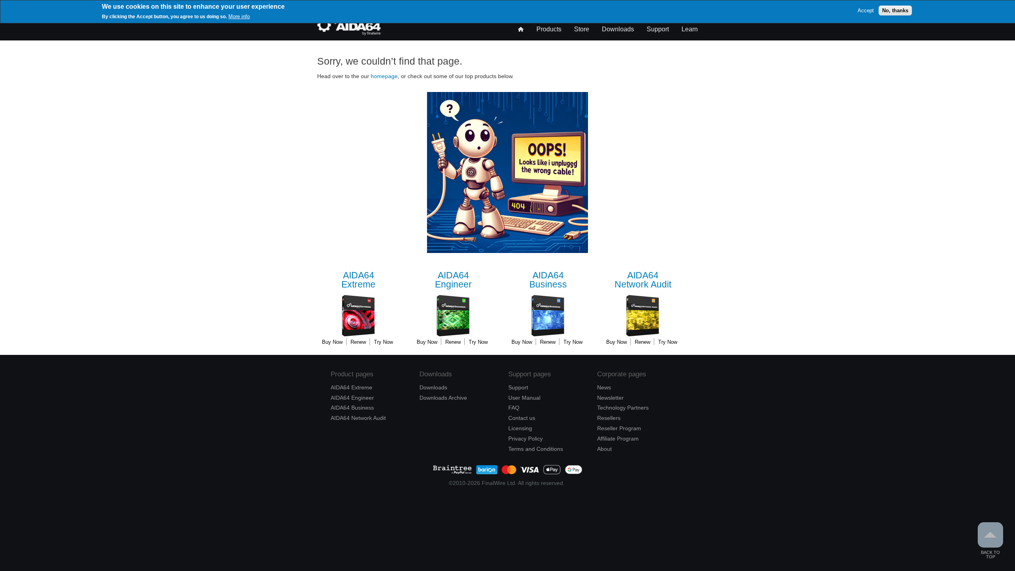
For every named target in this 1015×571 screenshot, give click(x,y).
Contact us (521, 418)
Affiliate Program (618, 438)
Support (658, 29)
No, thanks (895, 10)
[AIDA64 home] (349, 33)
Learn (690, 29)
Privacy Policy (525, 438)
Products (548, 29)
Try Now (383, 342)
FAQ (513, 407)
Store (581, 29)
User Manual (524, 398)
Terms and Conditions (535, 449)
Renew (358, 342)
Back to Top (990, 554)
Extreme (358, 280)
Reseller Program (619, 428)
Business (548, 280)
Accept (866, 10)
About (604, 449)
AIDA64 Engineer (352, 398)
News (604, 387)
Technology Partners (623, 407)
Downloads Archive (443, 398)
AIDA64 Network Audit (358, 418)
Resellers (608, 418)
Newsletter (610, 398)
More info (239, 16)
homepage (384, 76)
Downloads (618, 29)
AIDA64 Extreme (351, 387)
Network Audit (643, 280)
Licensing (520, 428)
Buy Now (332, 342)
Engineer (453, 280)
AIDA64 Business (352, 407)
